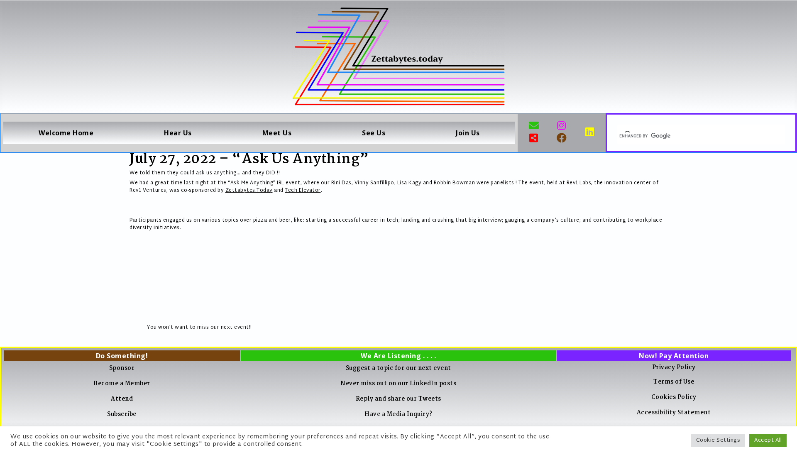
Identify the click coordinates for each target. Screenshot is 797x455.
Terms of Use (673, 382)
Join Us (468, 132)
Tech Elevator (303, 190)
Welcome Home (66, 132)
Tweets (429, 399)
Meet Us (277, 132)
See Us (373, 132)
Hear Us (178, 132)
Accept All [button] (768, 440)
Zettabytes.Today (249, 190)
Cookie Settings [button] (718, 440)
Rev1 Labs (579, 183)
